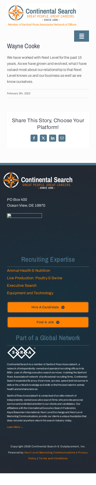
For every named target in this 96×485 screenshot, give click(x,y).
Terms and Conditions (53, 458)
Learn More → (15, 427)
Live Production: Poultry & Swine (34, 278)
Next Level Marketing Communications (49, 452)
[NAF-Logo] (24, 215)
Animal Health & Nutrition (28, 270)
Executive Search (22, 285)
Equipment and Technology (30, 293)
